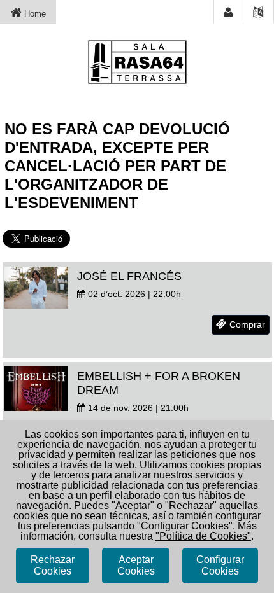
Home (34, 13)
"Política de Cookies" (203, 536)
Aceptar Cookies (136, 565)
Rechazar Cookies (53, 565)
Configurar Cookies (220, 565)
